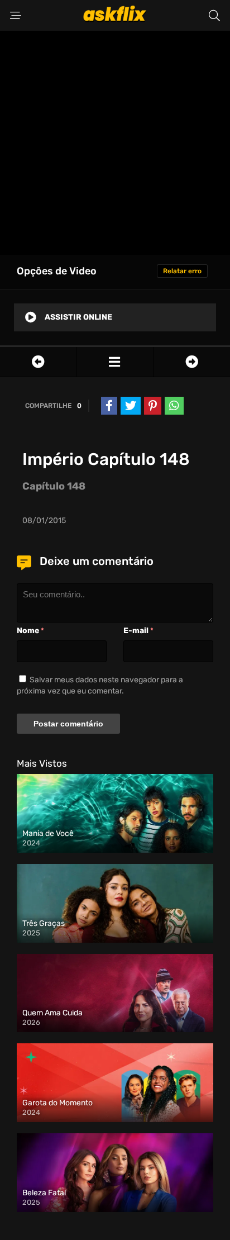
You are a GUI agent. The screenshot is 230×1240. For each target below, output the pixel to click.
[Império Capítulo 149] (192, 362)
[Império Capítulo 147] (38, 362)
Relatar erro (182, 271)
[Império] (114, 362)
